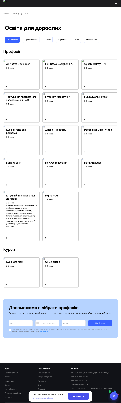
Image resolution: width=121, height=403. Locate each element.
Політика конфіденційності (42, 398)
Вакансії (41, 389)
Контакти (42, 381)
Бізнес (7, 385)
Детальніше (44, 331)
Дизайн (8, 377)
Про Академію (44, 373)
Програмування (11, 373)
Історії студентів (45, 377)
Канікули (8, 397)
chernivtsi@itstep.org (79, 384)
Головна (6, 14)
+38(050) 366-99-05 (79, 377)
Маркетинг (9, 381)
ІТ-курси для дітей (13, 393)
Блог (40, 385)
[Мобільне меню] (116, 3)
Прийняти (78, 396)
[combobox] (38, 323)
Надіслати (100, 323)
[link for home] (7, 4)
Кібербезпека (11, 389)
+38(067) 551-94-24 (79, 380)
